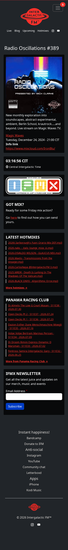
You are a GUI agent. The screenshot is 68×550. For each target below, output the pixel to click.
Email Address (15, 391)
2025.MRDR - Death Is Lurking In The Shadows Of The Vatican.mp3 (29, 274)
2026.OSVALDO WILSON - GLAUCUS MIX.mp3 (34, 253)
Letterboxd (34, 473)
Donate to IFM (34, 444)
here (14, 218)
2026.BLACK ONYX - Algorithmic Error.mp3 (33, 281)
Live (9, 30)
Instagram (34, 455)
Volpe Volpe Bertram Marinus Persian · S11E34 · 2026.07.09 (31, 335)
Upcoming (29, 30)
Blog (17, 30)
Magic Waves (15, 135)
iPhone (34, 484)
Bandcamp (34, 438)
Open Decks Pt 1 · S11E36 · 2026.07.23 (30, 319)
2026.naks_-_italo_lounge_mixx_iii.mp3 (30, 248)
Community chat (34, 467)
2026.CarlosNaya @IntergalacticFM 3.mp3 (33, 267)
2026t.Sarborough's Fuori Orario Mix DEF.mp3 (35, 242)
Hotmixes (43, 30)
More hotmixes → (16, 287)
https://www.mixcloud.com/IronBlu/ (30, 148)
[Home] (34, 16)
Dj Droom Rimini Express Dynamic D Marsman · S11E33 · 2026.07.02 (29, 343)
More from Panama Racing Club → (27, 361)
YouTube (34, 461)
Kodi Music (34, 490)
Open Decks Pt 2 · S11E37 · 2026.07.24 (30, 314)
